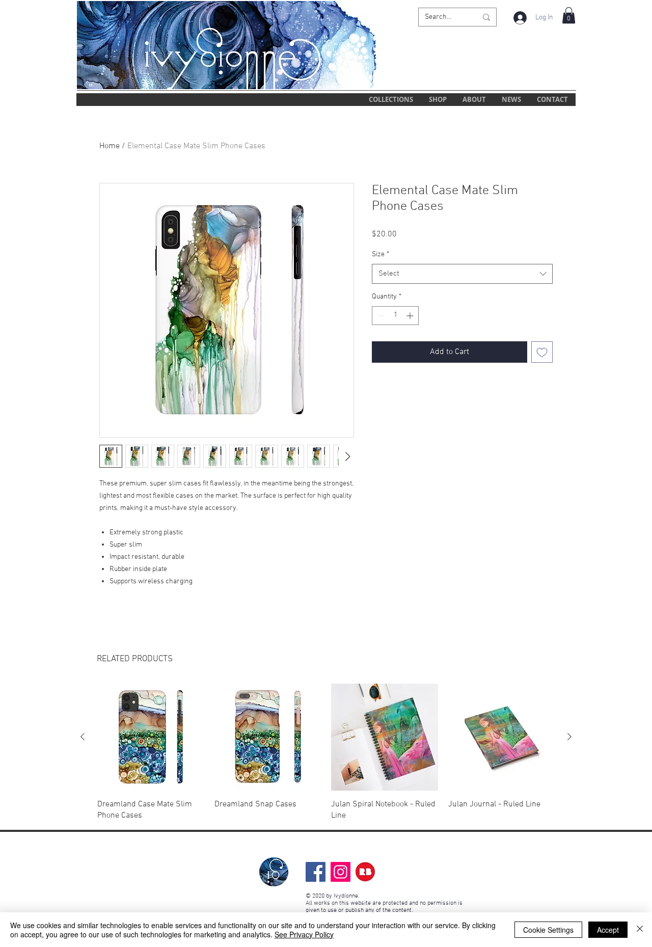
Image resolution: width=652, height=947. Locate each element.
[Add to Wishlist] (542, 352)
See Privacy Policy (304, 934)
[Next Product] (569, 736)
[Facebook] (315, 872)
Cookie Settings (548, 930)
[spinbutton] (395, 315)
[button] (569, 15)
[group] (326, 752)
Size (380, 254)
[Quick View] (150, 737)
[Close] (640, 930)
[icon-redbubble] (365, 872)
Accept (608, 930)
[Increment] (410, 315)
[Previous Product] (82, 736)
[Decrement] (379, 315)
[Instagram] (340, 872)
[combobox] (462, 274)
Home (109, 146)
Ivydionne (346, 896)
